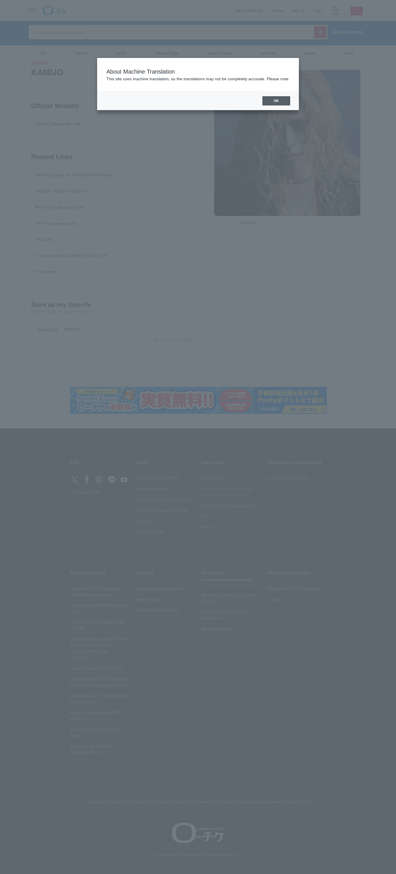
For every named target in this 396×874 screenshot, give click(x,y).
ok (276, 101)
